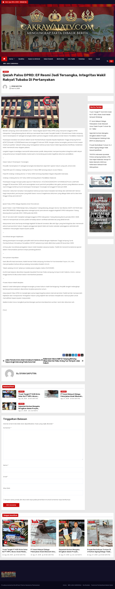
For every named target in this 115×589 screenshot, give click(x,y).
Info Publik (71, 59)
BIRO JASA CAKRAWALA (10, 63)
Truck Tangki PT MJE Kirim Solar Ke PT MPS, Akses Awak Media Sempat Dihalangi (100, 114)
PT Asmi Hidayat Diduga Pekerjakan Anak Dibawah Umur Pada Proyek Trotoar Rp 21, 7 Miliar (43, 553)
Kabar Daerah (48, 59)
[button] (107, 61)
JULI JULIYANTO (33, 411)
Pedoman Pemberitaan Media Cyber (102, 585)
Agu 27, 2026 (65, 398)
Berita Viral (60, 59)
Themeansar (36, 585)
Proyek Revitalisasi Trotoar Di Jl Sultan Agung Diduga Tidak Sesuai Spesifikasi (100, 147)
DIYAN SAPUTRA (17, 86)
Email (5, 477)
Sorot (90, 59)
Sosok (98, 59)
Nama (5, 465)
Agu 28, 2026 (22, 398)
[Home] (4, 59)
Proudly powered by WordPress (10, 585)
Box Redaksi (86, 585)
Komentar (7, 428)
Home (11, 59)
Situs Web (6, 488)
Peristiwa (82, 59)
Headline (21, 59)
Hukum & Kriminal (34, 59)
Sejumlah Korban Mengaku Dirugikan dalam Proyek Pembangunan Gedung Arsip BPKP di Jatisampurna (70, 553)
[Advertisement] (43, 333)
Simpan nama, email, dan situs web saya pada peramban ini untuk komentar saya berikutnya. (37, 500)
